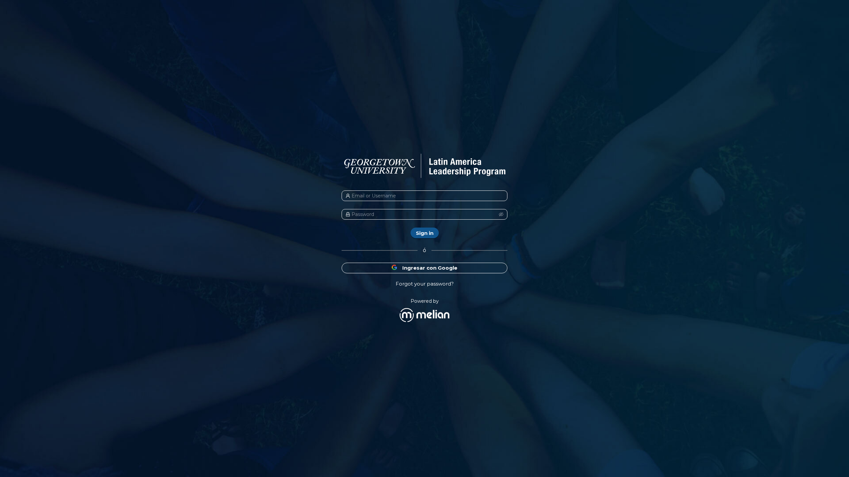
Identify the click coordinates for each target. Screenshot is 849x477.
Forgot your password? (425, 284)
